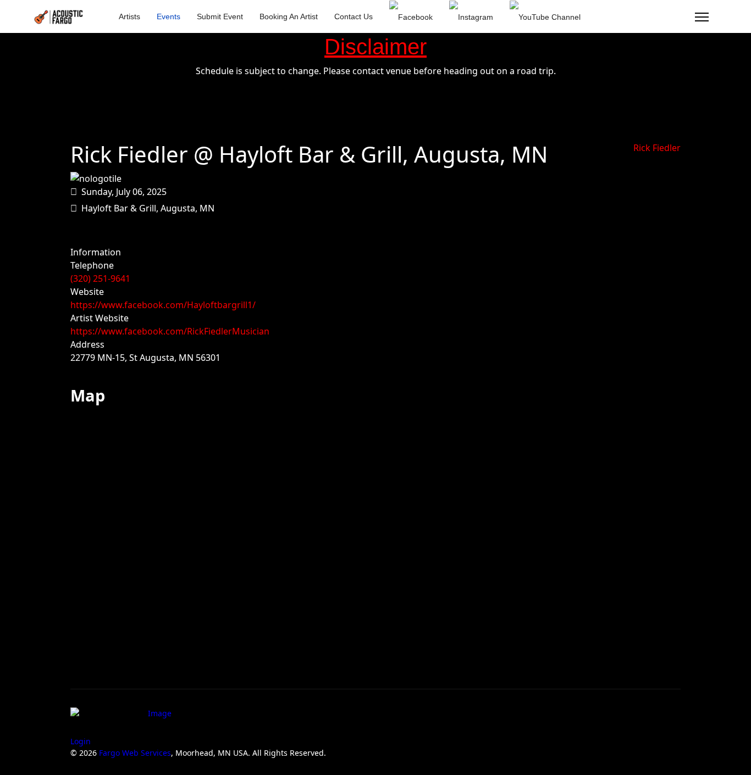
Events (168, 16)
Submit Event (220, 16)
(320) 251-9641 (100, 278)
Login (80, 741)
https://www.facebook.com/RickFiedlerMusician (169, 331)
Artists (129, 16)
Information (95, 252)
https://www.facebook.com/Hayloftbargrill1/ (163, 305)
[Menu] (702, 17)
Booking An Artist (288, 16)
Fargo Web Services (135, 753)
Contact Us (353, 16)
